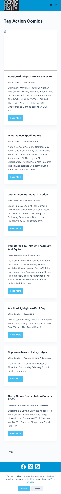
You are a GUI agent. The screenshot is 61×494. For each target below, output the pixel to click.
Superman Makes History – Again (28, 352)
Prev (11, 452)
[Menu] (51, 5)
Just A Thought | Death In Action (28, 194)
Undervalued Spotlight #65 (24, 135)
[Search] (56, 5)
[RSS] (37, 466)
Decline (37, 488)
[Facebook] (23, 466)
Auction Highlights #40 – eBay (26, 308)
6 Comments (42, 405)
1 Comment (46, 358)
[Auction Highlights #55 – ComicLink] (30, 50)
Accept (24, 488)
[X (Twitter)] (30, 466)
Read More (16, 119)
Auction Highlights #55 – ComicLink (30, 76)
